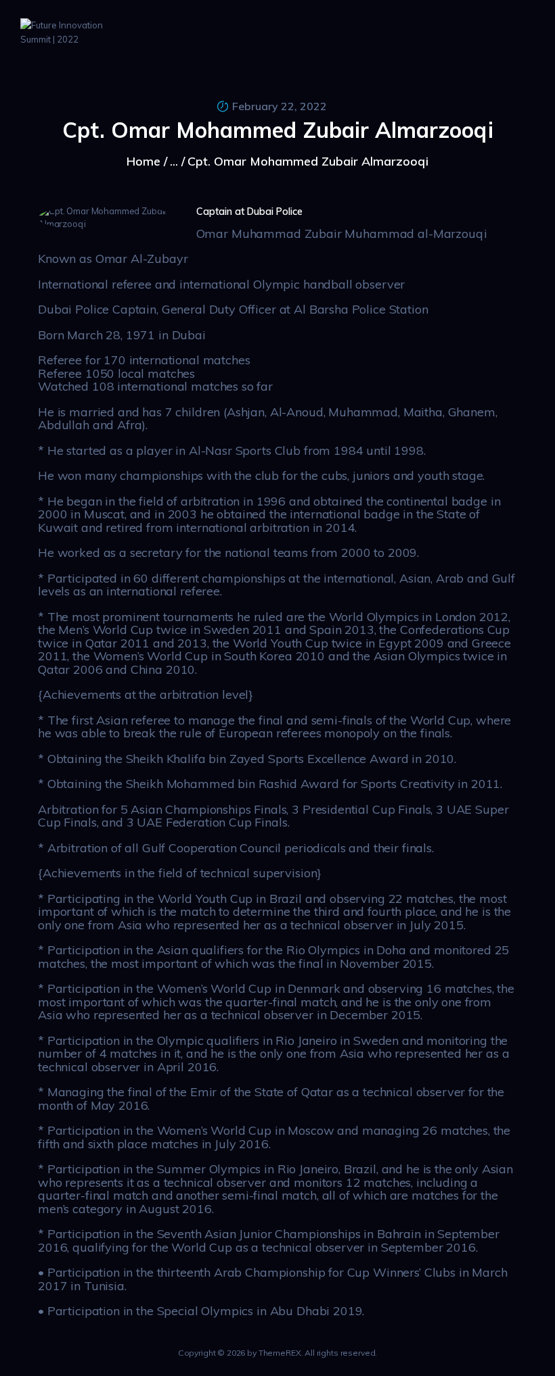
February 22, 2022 (279, 106)
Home (143, 161)
